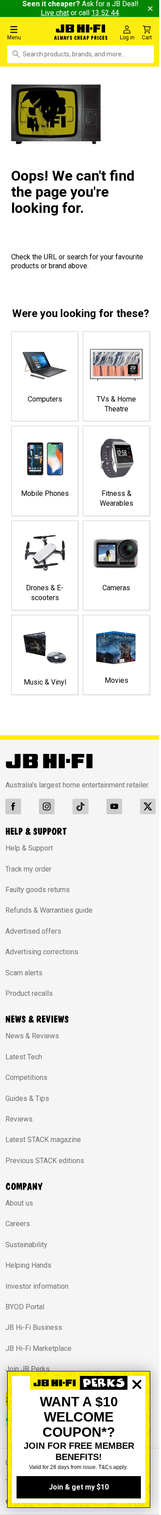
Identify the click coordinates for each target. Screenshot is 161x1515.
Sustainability (26, 1253)
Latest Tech (23, 1065)
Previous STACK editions (44, 1169)
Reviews (19, 1127)
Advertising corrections (41, 960)
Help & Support (29, 856)
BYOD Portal (24, 1315)
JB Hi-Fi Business (33, 1336)
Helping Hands (28, 1274)
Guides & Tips (27, 1106)
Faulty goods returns (37, 898)
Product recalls (29, 1002)
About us (19, 1211)
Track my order (28, 877)
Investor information (36, 1295)
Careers (17, 1232)
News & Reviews (32, 1044)
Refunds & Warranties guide (49, 918)
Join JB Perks (27, 1377)
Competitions (26, 1086)
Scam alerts (23, 981)
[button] (26, 32)
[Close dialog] (137, 1415)
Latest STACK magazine (43, 1148)
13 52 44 (111, 12)
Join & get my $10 (79, 1487)
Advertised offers (33, 939)
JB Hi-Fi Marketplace (38, 1357)
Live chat (61, 12)
